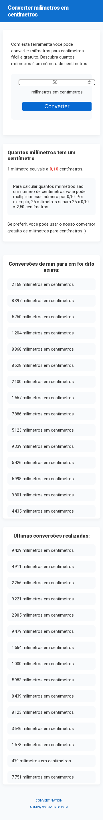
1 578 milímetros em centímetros (43, 744)
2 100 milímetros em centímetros (43, 381)
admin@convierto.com (48, 807)
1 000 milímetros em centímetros (43, 663)
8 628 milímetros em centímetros (43, 365)
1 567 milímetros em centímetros (43, 397)
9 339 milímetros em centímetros (43, 446)
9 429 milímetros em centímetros (43, 550)
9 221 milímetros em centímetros (43, 599)
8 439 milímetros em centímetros (43, 696)
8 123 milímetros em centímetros (43, 712)
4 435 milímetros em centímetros (43, 511)
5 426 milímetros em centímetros (43, 462)
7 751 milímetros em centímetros (43, 777)
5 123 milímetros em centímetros (43, 430)
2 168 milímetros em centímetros (43, 284)
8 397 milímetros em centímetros (43, 300)
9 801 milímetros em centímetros (43, 495)
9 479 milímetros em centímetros (43, 631)
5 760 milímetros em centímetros (43, 316)
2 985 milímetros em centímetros (43, 615)
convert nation (48, 800)
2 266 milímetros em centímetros (43, 582)
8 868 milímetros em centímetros (43, 349)
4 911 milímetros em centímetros (43, 566)
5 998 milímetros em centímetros (43, 478)
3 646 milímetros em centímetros (43, 728)
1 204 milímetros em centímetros (43, 333)
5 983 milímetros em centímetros (43, 679)
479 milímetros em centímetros (41, 760)
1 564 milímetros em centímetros (43, 647)
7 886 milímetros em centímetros (43, 414)
